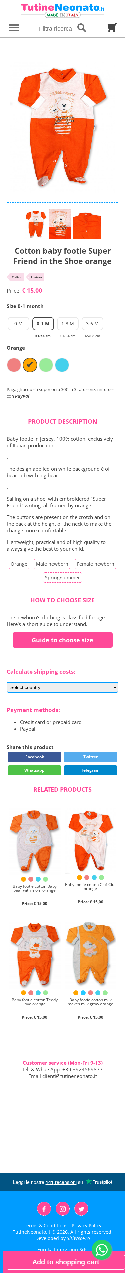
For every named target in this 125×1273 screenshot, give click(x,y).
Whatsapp (34, 770)
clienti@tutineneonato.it (69, 1076)
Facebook (34, 757)
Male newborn (52, 564)
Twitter (90, 757)
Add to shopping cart (65, 1262)
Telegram (90, 770)
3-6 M (92, 325)
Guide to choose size (62, 640)
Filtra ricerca (56, 28)
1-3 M (67, 325)
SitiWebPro (78, 1238)
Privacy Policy (86, 1225)
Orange (19, 564)
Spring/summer (62, 577)
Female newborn (95, 564)
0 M (18, 323)
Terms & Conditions (46, 1225)
